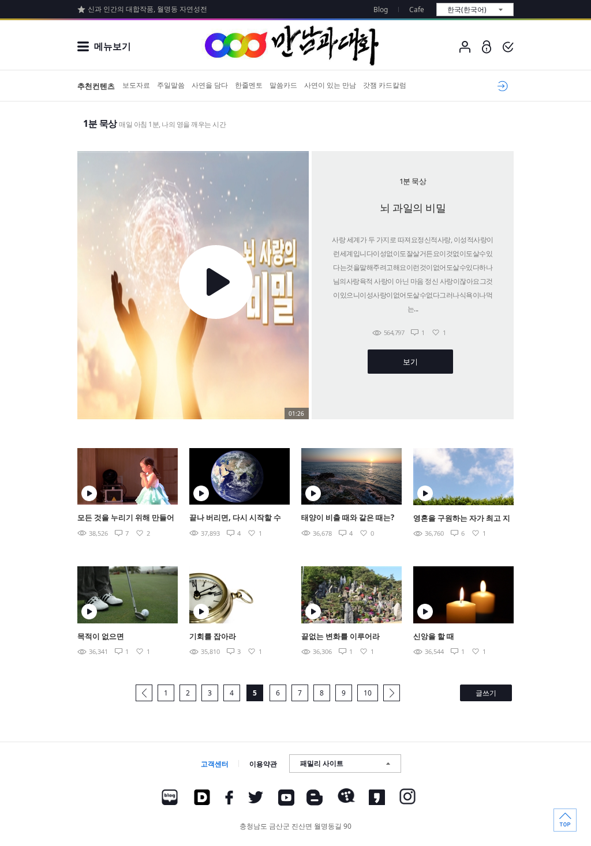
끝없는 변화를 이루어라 (340, 636)
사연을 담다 (210, 85)
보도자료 (136, 85)
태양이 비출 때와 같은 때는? (347, 517)
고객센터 (215, 764)
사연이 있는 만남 (330, 85)
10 (368, 693)
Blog (380, 9)
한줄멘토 (249, 85)
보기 (410, 361)
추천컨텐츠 (96, 86)
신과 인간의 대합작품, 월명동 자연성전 (147, 9)
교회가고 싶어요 (500, 86)
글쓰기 (486, 693)
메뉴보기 (112, 46)
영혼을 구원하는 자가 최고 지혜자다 (461, 519)
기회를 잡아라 (212, 636)
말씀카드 (283, 85)
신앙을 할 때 (433, 636)
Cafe (416, 9)
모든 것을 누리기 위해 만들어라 (125, 518)
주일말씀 (171, 85)
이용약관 (263, 764)
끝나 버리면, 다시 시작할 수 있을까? (235, 518)
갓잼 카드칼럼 (384, 85)
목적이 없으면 (100, 636)
